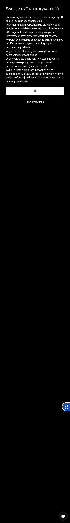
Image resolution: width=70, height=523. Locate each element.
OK (35, 91)
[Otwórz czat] (63, 516)
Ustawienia (35, 102)
